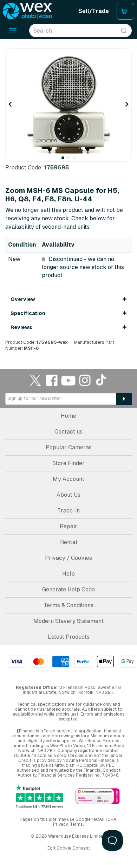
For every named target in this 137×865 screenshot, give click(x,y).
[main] (68, 199)
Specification (28, 313)
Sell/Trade (93, 11)
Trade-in (68, 510)
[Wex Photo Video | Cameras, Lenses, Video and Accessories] (27, 11)
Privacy (60, 824)
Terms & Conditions (68, 605)
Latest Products (69, 636)
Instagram (85, 380)
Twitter (35, 380)
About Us (68, 494)
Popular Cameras (69, 447)
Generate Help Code (68, 589)
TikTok (101, 380)
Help (68, 573)
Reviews (21, 327)
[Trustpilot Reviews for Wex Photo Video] (39, 797)
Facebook (52, 380)
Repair (68, 526)
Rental (68, 542)
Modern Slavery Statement (68, 621)
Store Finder (68, 463)
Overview (23, 299)
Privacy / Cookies (68, 558)
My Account (68, 479)
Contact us (68, 431)
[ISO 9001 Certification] (97, 797)
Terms (76, 824)
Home (68, 416)
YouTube (68, 380)
